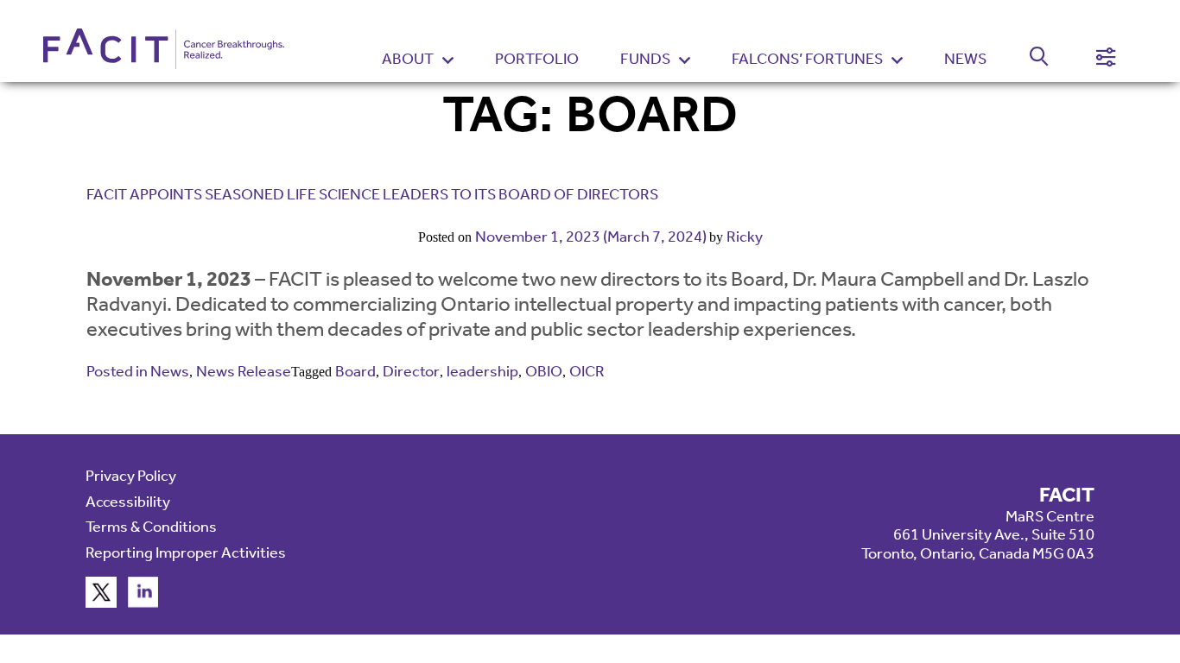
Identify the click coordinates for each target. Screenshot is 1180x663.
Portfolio (537, 58)
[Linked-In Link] (143, 602)
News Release (243, 371)
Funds (645, 59)
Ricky (744, 236)
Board (355, 371)
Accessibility (128, 501)
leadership (482, 371)
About (408, 59)
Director (411, 371)
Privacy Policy (131, 475)
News (965, 58)
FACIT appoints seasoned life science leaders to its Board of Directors (372, 194)
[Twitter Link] (101, 602)
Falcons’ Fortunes (807, 59)
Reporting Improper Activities (186, 552)
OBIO (543, 371)
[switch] (1028, 59)
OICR (587, 371)
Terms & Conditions (151, 526)
